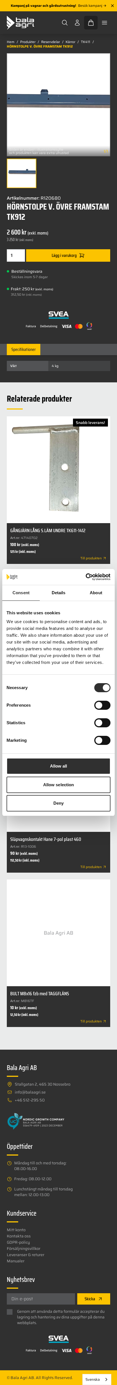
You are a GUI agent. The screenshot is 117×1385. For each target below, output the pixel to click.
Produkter (27, 41)
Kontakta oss (19, 1236)
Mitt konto (16, 1230)
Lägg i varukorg (64, 255)
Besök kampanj (90, 5)
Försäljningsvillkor (23, 1248)
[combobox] (96, 1379)
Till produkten (91, 558)
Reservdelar (50, 41)
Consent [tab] (21, 592)
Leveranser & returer (25, 1255)
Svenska (92, 1379)
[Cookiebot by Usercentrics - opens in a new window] (85, 577)
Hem (10, 41)
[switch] (102, 705)
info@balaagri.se (30, 1092)
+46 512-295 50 (30, 1100)
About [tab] (96, 592)
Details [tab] (59, 592)
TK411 (85, 41)
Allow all (58, 766)
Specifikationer (23, 349)
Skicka (90, 1298)
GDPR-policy (18, 1242)
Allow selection (58, 784)
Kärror (70, 41)
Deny (58, 803)
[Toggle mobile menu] (104, 22)
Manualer (15, 1261)
